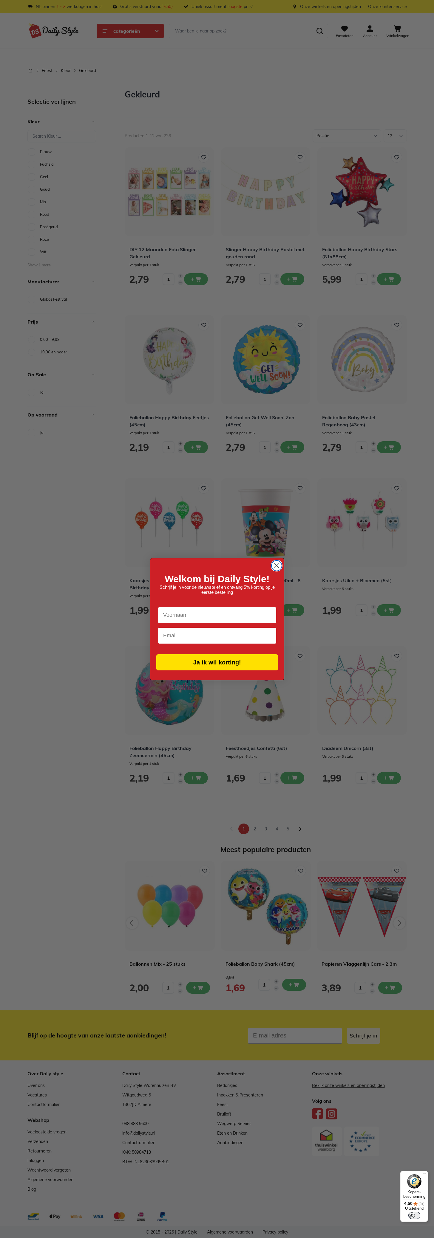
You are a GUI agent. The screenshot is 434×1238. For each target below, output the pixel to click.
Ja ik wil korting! (217, 662)
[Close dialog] (276, 565)
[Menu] (424, 1174)
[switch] (414, 1215)
